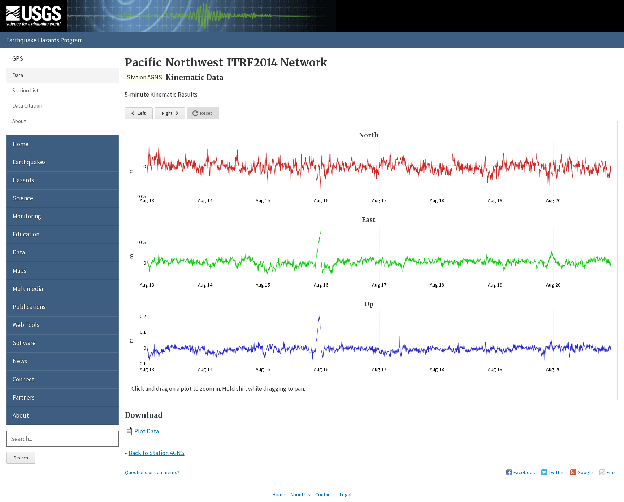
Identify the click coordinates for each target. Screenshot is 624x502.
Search (20, 457)
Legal (345, 494)
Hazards (23, 180)
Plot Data (146, 431)
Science (23, 198)
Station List (25, 90)
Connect (23, 379)
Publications (29, 307)
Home (21, 144)
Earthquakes (29, 162)
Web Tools (26, 325)
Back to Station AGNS (157, 453)
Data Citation (27, 105)
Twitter (556, 472)
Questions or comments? (152, 472)
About (19, 121)
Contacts (325, 494)
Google (585, 472)
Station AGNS (144, 77)
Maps (19, 271)
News (20, 361)
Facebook (524, 472)
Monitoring (27, 216)
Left (137, 113)
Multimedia (28, 289)
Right (171, 113)
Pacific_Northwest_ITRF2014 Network (226, 62)
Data (17, 75)
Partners (24, 397)
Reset (201, 113)
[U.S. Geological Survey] (33, 16)
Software (24, 343)
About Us (300, 494)
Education (26, 234)
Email (612, 472)
